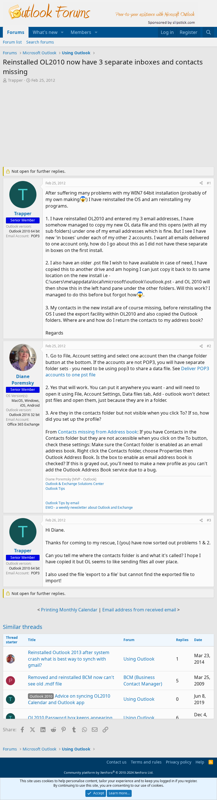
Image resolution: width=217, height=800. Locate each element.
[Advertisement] (108, 125)
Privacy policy (178, 762)
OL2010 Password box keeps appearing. (71, 718)
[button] (62, 32)
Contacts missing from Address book (97, 432)
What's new (45, 32)
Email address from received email (139, 610)
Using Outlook (139, 659)
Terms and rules (146, 762)
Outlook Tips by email (62, 503)
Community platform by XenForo (108, 772)
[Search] (208, 32)
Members (81, 32)
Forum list (12, 42)
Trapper (15, 80)
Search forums (40, 42)
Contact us (117, 762)
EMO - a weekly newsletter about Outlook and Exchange (89, 507)
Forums (15, 32)
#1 (209, 183)
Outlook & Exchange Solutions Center (74, 483)
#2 (209, 346)
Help (200, 762)
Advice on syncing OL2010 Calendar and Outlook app (69, 699)
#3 (209, 520)
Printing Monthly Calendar (69, 610)
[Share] (201, 183)
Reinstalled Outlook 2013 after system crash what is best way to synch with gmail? (68, 658)
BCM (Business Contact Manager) (142, 680)
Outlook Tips (55, 488)
